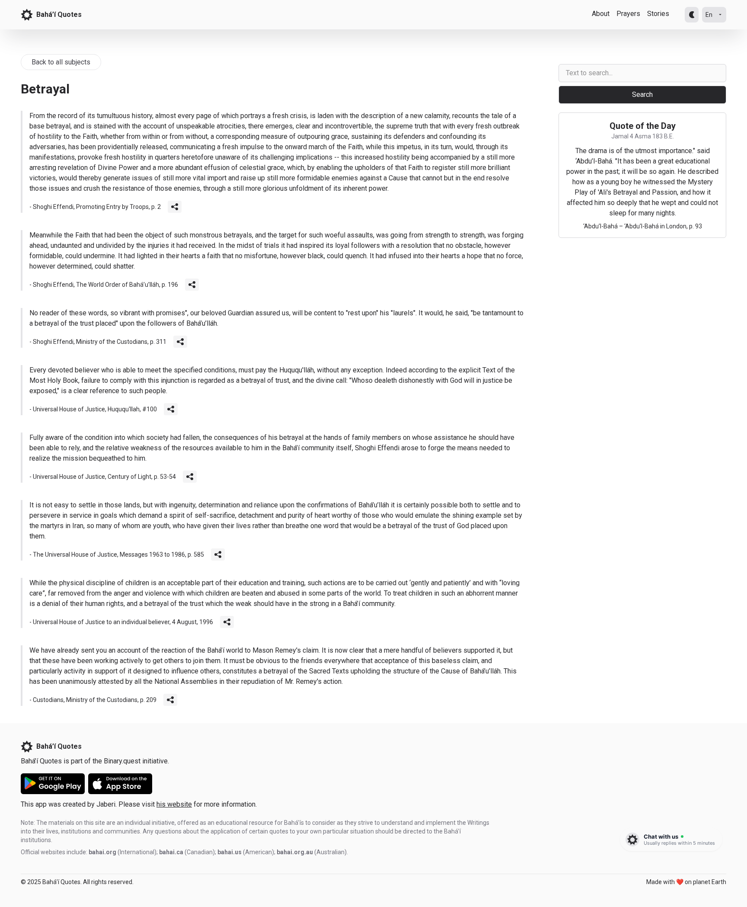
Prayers (628, 14)
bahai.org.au (295, 852)
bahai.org (102, 852)
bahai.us (229, 852)
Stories (658, 14)
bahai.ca (171, 852)
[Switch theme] (692, 14)
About (601, 14)
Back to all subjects (61, 62)
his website (174, 804)
